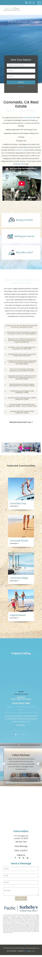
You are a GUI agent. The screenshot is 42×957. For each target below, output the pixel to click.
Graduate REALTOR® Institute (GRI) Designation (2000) (22, 412)
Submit (20, 898)
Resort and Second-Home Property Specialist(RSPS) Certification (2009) (21, 385)
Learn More (13, 506)
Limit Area (21, 87)
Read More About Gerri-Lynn (20, 422)
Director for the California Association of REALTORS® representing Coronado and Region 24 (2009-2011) (22, 340)
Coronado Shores (19, 540)
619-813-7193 (19, 164)
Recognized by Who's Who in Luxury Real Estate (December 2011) (22, 355)
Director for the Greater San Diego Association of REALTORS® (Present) (22, 370)
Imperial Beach (18, 615)
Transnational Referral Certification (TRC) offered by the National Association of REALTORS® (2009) (22, 377)
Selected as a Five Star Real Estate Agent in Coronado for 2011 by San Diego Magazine (22, 333)
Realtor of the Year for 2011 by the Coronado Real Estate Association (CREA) (22, 326)
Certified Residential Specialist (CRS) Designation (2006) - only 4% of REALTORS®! (22, 405)
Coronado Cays (18, 503)
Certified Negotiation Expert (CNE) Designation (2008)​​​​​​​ (22, 391)
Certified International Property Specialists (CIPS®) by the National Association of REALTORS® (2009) (22, 362)
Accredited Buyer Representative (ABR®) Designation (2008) (22, 398)
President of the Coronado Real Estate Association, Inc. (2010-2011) (21, 348)
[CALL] (30, 2)
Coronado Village (19, 577)
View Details (20, 725)
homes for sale (21, 150)
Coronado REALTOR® (29, 117)
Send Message (21, 846)
